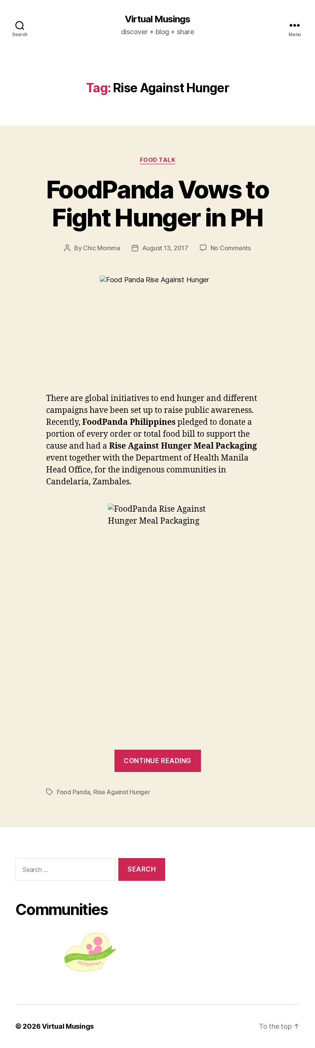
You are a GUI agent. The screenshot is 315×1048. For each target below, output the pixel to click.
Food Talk (158, 159)
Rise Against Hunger (121, 792)
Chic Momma (101, 248)
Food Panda (73, 792)
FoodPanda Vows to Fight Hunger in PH (157, 203)
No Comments (231, 248)
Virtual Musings (157, 19)
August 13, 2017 (165, 248)
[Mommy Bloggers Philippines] (90, 952)
